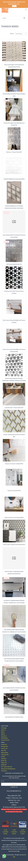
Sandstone (3, 764)
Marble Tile (4, 744)
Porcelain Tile (4, 746)
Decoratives (4, 768)
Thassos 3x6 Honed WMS (14, 490)
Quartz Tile (4, 762)
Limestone (3, 758)
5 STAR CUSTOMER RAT (5, 831)
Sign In (2, 732)
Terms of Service (5, 740)
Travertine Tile (4, 754)
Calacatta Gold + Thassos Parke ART (14, 407)
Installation (4, 770)
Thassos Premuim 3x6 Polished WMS (14, 517)
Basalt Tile (3, 760)
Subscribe (14, 784)
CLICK (14, 6)
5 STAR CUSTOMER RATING (14, 831)
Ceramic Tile (4, 748)
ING (6, 833)
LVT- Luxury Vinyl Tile (6, 766)
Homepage (3, 728)
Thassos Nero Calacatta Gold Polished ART (14, 544)
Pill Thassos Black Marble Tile (14, 264)
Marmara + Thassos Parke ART (14, 152)
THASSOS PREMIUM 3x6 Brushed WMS (14, 179)
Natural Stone (4, 752)
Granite (3, 756)
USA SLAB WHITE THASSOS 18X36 (14, 717)
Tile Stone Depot (10, 854)
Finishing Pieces (11, 768)
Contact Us (4, 736)
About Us (3, 730)
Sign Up (3, 734)
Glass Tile (3, 750)
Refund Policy (4, 738)
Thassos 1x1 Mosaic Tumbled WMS (14, 463)
